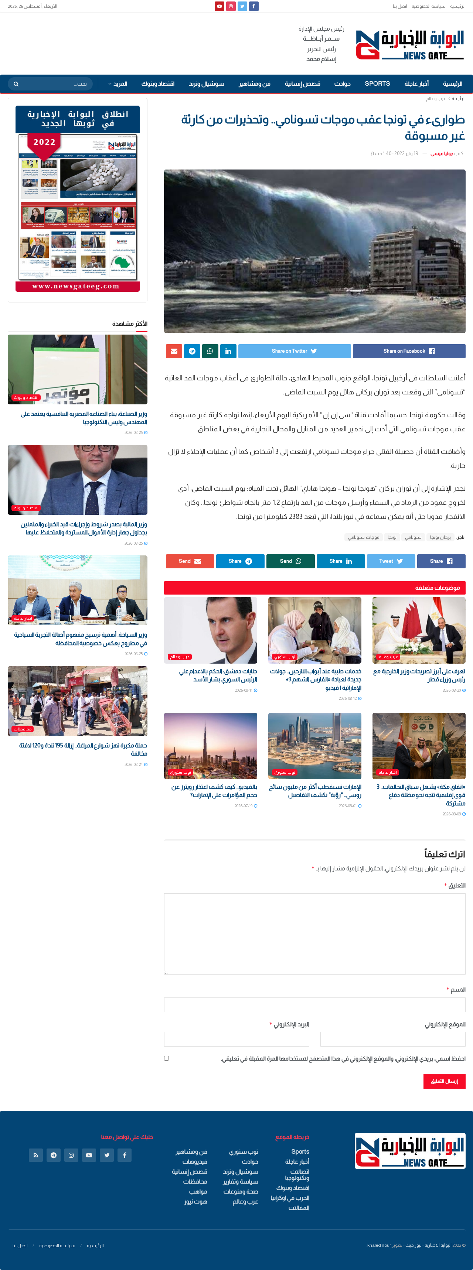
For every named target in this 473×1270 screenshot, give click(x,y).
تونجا (392, 537)
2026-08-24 (134, 764)
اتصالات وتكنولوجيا (297, 1174)
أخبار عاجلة (417, 84)
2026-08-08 (452, 814)
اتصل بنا (400, 6)
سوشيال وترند (206, 84)
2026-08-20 (452, 690)
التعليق (455, 885)
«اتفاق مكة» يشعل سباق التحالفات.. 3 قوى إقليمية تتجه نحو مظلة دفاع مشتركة (421, 795)
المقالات (299, 1208)
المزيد (120, 84)
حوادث (342, 84)
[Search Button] (14, 83)
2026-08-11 (244, 690)
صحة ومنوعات (241, 1191)
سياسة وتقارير (240, 1181)
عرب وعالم (436, 98)
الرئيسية (458, 6)
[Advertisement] (142, 42)
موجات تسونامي (363, 537)
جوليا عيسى (442, 153)
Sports (377, 84)
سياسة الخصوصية (429, 6)
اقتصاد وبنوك (158, 84)
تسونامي (413, 537)
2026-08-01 (348, 806)
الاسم (456, 989)
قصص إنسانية (302, 84)
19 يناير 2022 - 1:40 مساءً (394, 153)
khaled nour (379, 1245)
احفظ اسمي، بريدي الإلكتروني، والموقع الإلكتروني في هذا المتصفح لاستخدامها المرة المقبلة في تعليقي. (343, 1058)
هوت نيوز (195, 1201)
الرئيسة (459, 98)
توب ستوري (284, 656)
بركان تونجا (440, 537)
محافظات (22, 729)
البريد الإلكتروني (289, 1024)
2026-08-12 (348, 698)
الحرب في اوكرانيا (290, 1198)
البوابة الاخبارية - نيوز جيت (428, 1245)
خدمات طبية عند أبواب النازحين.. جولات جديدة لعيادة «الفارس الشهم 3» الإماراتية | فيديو (315, 679)
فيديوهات (195, 1161)
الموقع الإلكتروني (445, 1024)
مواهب (198, 1191)
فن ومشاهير (254, 84)
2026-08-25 (134, 432)
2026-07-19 (244, 806)
